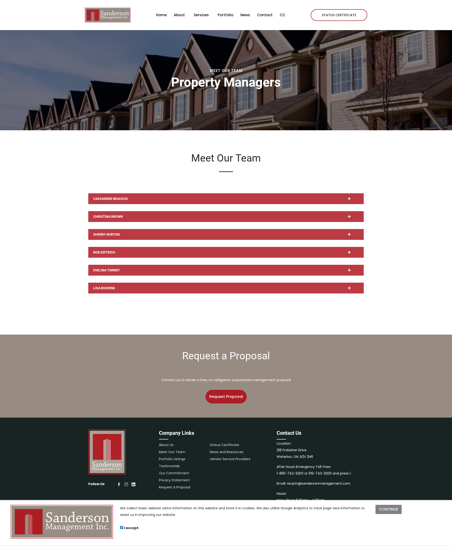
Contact (265, 14)
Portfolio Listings (172, 459)
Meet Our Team (172, 452)
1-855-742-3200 (290, 473)
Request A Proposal (174, 487)
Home (161, 14)
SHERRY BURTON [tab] (106, 234)
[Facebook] (119, 484)
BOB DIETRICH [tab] (104, 252)
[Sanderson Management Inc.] (108, 15)
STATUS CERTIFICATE (339, 15)
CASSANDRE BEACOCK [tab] (110, 199)
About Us (166, 445)
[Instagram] (126, 484)
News (245, 14)
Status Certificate (224, 445)
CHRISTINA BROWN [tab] (108, 216)
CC (282, 14)
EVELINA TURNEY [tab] (106, 270)
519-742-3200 (320, 473)
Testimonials (169, 466)
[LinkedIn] (133, 484)
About (179, 14)
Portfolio (225, 14)
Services (201, 14)
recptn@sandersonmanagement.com (318, 483)
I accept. (131, 528)
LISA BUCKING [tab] (104, 288)
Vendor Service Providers (230, 459)
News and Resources (226, 452)
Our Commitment (174, 473)
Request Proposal (226, 396)
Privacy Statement (174, 480)
